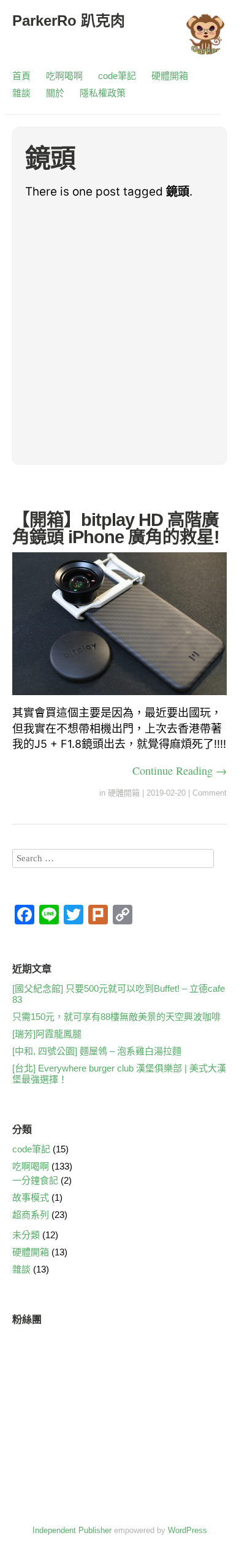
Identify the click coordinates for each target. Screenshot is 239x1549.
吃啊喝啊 (64, 75)
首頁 (21, 75)
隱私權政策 (103, 93)
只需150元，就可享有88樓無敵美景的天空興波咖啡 (116, 1016)
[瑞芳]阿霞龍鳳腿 (47, 1034)
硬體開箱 (169, 75)
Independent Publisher (72, 1530)
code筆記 (117, 75)
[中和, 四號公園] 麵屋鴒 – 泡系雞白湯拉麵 (96, 1051)
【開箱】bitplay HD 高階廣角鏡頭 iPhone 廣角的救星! (115, 528)
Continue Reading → (179, 770)
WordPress (187, 1530)
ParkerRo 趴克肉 (68, 20)
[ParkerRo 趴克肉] (205, 39)
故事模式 (30, 1197)
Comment (209, 792)
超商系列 (30, 1214)
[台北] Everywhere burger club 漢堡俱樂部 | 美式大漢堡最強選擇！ (119, 1073)
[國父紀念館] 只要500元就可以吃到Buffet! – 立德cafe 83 (118, 994)
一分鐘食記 (35, 1180)
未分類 (26, 1235)
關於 (55, 93)
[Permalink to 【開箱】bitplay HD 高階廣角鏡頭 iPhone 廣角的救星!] (119, 697)
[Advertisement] (119, 332)
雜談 (21, 93)
